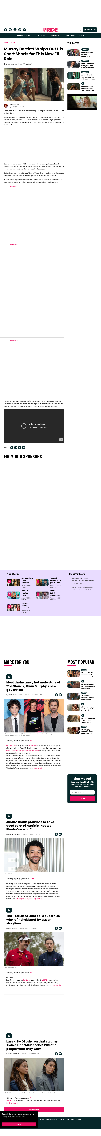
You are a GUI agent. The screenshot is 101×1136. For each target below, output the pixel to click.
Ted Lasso (26, 980)
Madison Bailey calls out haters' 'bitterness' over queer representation (87, 90)
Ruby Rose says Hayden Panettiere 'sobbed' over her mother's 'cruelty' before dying (88, 57)
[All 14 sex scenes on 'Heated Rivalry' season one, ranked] (73, 684)
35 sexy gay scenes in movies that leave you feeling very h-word (87, 734)
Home (6, 42)
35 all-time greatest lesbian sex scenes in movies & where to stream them (88, 700)
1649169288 (13, 340)
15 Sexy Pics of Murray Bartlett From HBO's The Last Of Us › (82, 588)
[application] (82, 102)
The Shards (33, 745)
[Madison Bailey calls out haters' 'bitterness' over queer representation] (73, 87)
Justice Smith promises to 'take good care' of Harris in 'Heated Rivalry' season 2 (30, 825)
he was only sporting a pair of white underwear (22, 750)
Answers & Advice (23, 36)
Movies (84, 670)
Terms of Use (20, 1116)
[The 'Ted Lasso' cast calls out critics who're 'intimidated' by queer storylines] (34, 949)
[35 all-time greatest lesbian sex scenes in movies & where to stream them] (73, 696)
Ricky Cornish (12, 928)
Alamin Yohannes (13, 1053)
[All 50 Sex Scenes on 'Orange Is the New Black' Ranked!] (73, 707)
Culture (41, 36)
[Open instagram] (19, 29)
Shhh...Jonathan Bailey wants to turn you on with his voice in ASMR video (87, 68)
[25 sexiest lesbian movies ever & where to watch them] (73, 673)
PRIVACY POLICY (51, 1120)
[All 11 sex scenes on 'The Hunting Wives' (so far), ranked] (73, 718)
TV (17, 42)
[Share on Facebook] (11, 447)
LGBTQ (44, 980)
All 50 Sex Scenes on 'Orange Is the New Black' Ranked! (87, 710)
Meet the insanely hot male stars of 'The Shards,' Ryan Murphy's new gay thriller (33, 686)
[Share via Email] (15, 447)
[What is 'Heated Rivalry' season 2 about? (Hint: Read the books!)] (13, 595)
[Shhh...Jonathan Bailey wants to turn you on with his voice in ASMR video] (73, 64)
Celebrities (85, 49)
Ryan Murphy (11, 745)
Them (31, 879)
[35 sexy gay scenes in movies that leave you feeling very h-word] (73, 730)
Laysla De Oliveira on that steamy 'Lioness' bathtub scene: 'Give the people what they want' (32, 1045)
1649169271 (13, 186)
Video (81, 36)
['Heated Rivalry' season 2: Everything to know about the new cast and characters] (13, 607)
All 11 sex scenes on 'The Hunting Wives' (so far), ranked (88, 721)
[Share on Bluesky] (23, 447)
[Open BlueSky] (10, 29)
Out (30, 740)
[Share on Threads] (19, 447)
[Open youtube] (24, 29)
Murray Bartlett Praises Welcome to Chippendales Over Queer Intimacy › (83, 580)
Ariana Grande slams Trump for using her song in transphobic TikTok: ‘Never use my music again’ (88, 80)
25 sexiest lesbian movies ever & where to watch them (88, 676)
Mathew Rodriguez (14, 834)
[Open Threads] (15, 29)
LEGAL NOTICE (76, 1120)
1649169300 (13, 244)
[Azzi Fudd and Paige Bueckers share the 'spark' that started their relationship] (13, 582)
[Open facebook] (5, 29)
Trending (55, 36)
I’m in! (82, 798)
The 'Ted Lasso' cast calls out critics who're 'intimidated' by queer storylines (33, 919)
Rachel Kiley (15, 104)
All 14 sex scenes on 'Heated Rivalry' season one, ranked (88, 687)
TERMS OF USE (64, 1120)
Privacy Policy (7, 1116)
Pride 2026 (70, 36)
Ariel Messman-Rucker (15, 695)
